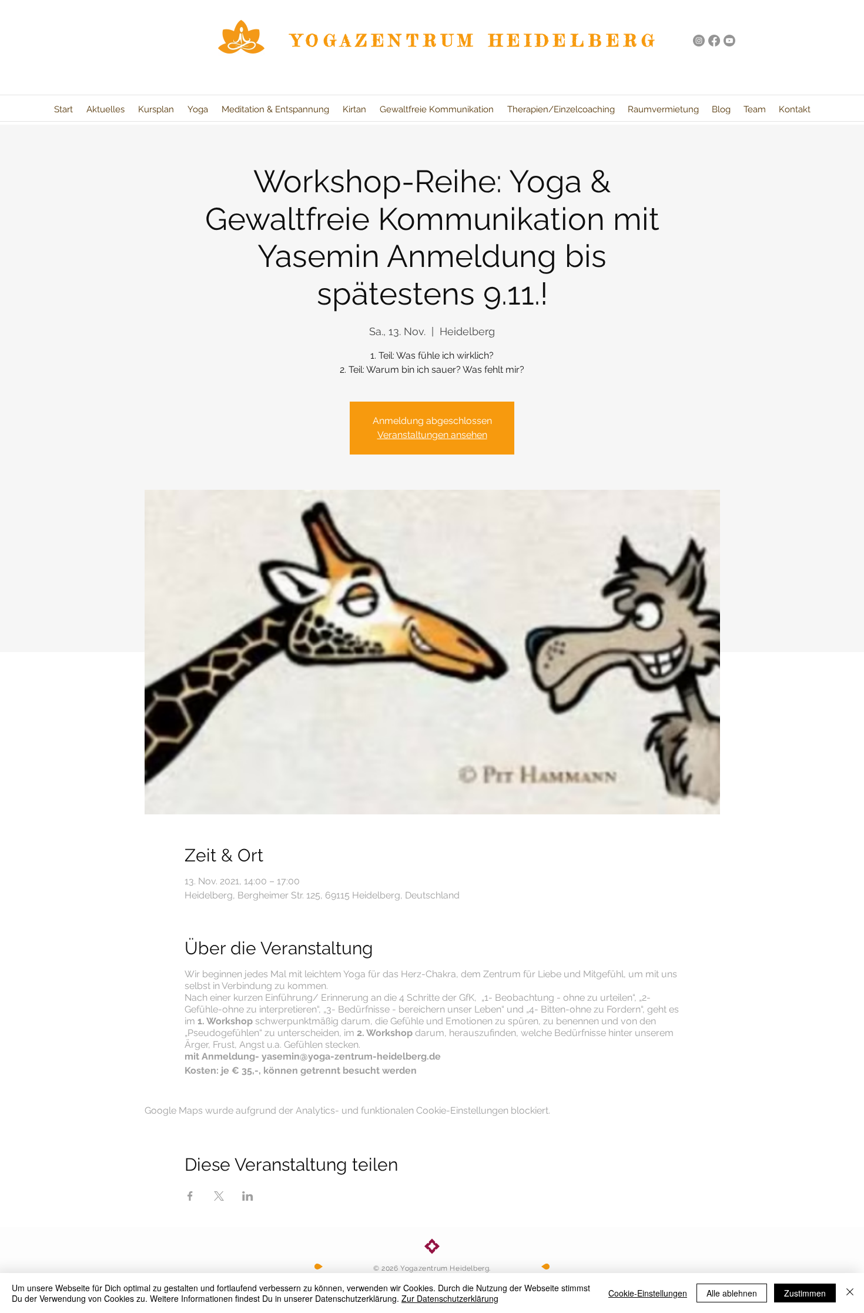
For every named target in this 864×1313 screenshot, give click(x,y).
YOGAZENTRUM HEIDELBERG (475, 41)
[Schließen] (850, 1293)
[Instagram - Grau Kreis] (699, 40)
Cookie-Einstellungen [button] (647, 1293)
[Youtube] (729, 40)
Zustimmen (805, 1293)
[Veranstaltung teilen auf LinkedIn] (247, 1196)
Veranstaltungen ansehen (432, 434)
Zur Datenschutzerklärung (449, 1298)
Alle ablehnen (731, 1293)
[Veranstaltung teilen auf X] (219, 1196)
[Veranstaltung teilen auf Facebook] (190, 1196)
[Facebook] (714, 40)
